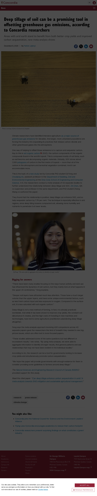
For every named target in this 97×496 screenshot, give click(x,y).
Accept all (85, 485)
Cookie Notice (43, 489)
